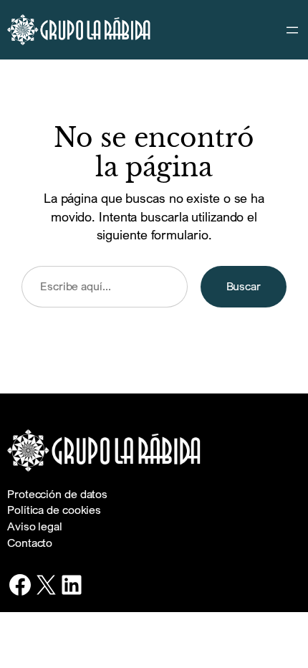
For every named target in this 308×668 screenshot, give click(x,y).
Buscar (243, 286)
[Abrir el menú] (292, 30)
